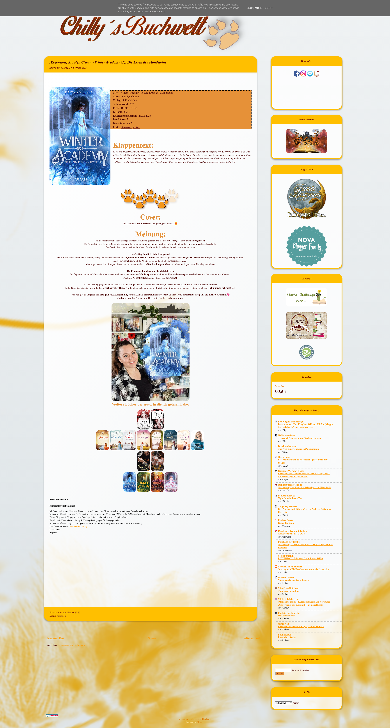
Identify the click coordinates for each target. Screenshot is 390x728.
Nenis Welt (283, 623)
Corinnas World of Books (291, 471)
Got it (269, 8)
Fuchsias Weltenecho (289, 613)
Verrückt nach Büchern (290, 566)
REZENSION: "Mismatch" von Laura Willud (300, 558)
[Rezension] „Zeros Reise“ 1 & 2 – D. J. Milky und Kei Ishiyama (305, 546)
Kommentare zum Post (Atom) (71, 644)
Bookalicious (284, 634)
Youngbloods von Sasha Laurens (294, 580)
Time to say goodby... (288, 590)
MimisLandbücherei (288, 588)
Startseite (154, 638)
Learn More (254, 8)
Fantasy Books (285, 520)
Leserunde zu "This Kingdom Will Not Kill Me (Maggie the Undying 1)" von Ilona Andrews (305, 425)
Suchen (280, 673)
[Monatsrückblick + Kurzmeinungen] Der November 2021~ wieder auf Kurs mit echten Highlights (304, 603)
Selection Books (286, 577)
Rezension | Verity (287, 637)
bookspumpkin (286, 555)
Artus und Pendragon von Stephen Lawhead (299, 438)
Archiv (296, 702)
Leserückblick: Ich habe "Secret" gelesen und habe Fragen (303, 461)
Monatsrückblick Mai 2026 (291, 533)
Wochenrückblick (286, 615)
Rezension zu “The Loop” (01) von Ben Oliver (301, 626)
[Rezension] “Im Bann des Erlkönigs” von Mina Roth (304, 487)
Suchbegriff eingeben (300, 670)
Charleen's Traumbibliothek (292, 531)
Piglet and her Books (289, 541)
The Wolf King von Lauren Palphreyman (298, 448)
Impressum (184, 718)
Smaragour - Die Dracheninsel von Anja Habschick (303, 569)
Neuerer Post (55, 638)
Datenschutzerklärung (77, 526)
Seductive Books (286, 495)
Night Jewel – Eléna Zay (290, 498)
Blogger (200, 722)
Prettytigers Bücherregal (290, 421)
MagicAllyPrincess (287, 506)
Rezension (61, 615)
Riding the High (286, 522)
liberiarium (284, 457)
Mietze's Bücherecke (288, 599)
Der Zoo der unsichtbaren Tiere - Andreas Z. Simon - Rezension (304, 510)
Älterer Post (252, 638)
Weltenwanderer (286, 435)
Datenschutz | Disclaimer (201, 718)
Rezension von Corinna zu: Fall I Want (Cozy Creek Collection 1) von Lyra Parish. (304, 475)
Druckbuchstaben (287, 446)
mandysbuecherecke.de (290, 484)
